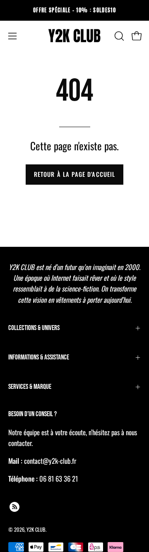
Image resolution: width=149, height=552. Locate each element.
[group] (74, 10)
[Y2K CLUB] (74, 36)
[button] (118, 36)
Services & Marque (29, 387)
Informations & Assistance (38, 357)
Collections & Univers (34, 328)
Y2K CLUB (36, 529)
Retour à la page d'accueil (74, 174)
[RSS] (14, 507)
